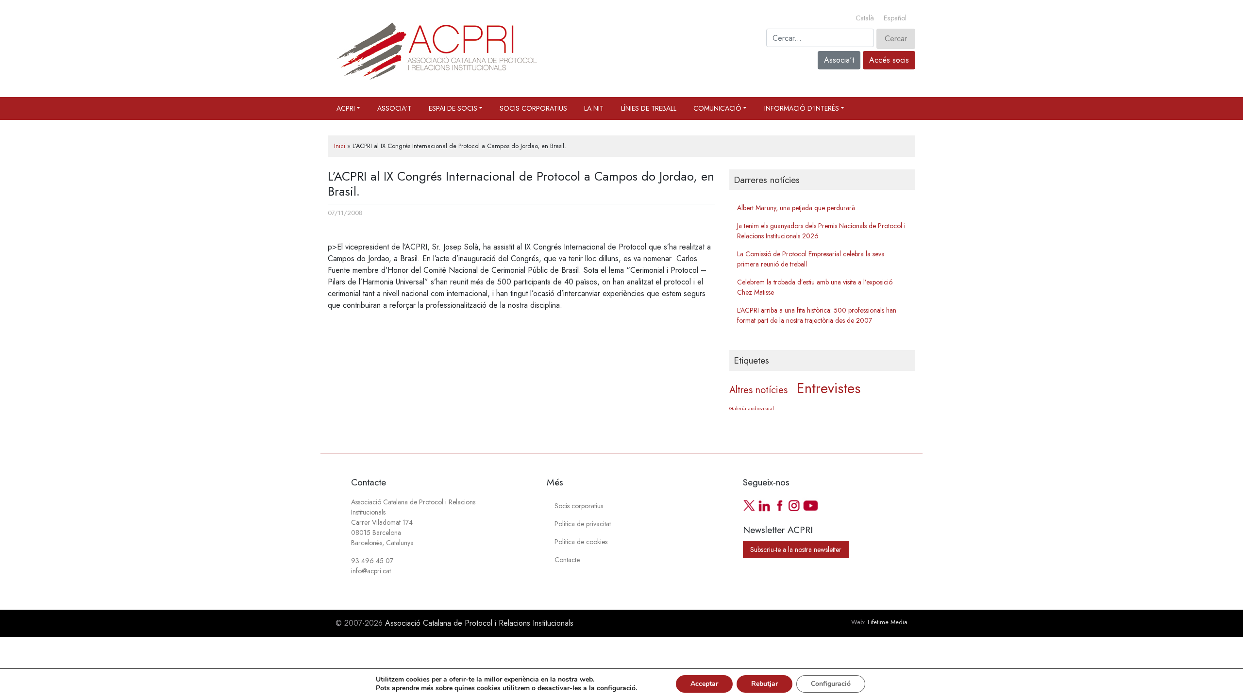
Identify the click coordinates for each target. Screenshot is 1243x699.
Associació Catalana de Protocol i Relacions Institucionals (479, 623)
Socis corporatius (533, 108)
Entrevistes (828, 388)
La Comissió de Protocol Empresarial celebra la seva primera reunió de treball (811, 259)
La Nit (594, 108)
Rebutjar (764, 683)
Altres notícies (758, 390)
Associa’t (394, 108)
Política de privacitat (582, 524)
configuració (616, 688)
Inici (339, 145)
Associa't (839, 60)
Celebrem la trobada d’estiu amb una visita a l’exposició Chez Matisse (814, 287)
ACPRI (345, 108)
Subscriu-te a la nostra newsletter (795, 549)
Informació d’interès (801, 108)
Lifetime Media (887, 622)
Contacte (567, 560)
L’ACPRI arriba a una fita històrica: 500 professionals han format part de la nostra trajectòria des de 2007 (816, 315)
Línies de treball (648, 108)
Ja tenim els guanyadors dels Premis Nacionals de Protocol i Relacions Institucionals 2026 (821, 231)
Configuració (831, 683)
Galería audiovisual (751, 408)
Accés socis (889, 60)
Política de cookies (580, 542)
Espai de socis (453, 108)
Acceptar (704, 683)
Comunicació (717, 108)
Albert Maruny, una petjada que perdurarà (796, 208)
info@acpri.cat (371, 571)
